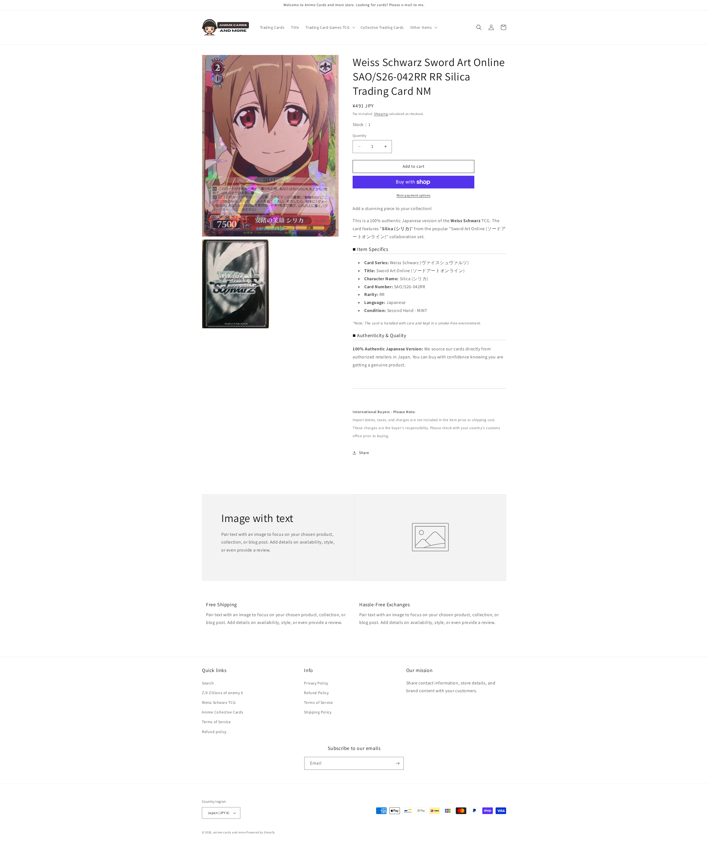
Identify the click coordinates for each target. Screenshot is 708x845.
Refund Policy (316, 692)
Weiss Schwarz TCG (219, 702)
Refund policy (214, 731)
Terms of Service (216, 721)
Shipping (381, 114)
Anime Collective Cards (222, 712)
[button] (329, 27)
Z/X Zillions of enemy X (222, 692)
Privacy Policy (316, 683)
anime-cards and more (229, 832)
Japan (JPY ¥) (218, 812)
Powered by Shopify (260, 832)
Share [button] (364, 452)
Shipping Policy (317, 712)
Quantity (359, 135)
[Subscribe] (397, 763)
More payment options (414, 195)
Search (208, 683)
